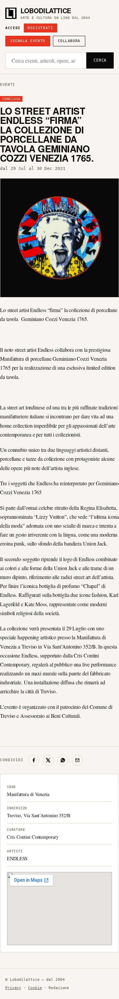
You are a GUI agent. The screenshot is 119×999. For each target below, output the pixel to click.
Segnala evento (27, 41)
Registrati (40, 28)
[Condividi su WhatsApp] (62, 760)
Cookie (35, 988)
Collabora (69, 41)
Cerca (100, 60)
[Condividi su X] (48, 760)
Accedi (12, 28)
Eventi (7, 84)
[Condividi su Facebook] (33, 760)
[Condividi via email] (77, 760)
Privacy (13, 988)
